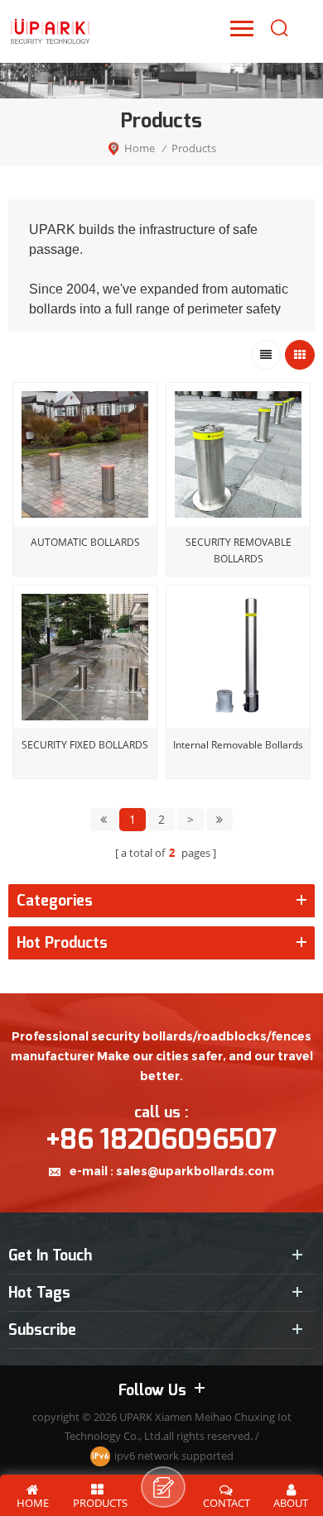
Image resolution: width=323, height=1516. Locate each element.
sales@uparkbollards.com (195, 1171)
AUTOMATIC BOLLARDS (85, 542)
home (139, 148)
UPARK (135, 1416)
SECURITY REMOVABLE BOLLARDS (239, 550)
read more (85, 790)
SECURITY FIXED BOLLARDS (85, 745)
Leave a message (163, 1487)
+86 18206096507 (161, 1140)
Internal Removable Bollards (238, 745)
